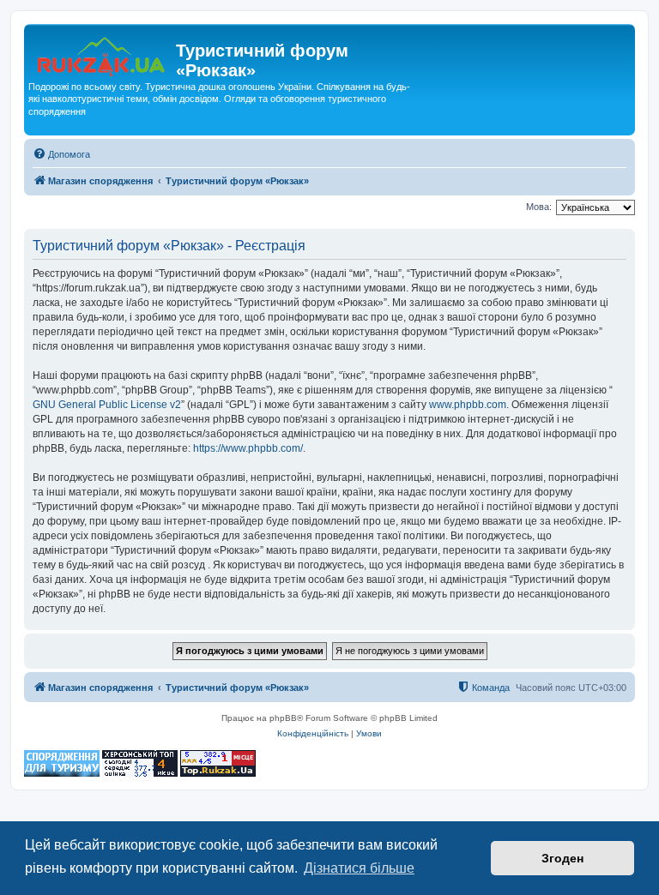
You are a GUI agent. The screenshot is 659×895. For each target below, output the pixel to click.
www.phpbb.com (467, 405)
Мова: (539, 206)
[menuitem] (61, 154)
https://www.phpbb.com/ (248, 448)
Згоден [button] (562, 858)
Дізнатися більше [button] (359, 868)
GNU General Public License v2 (107, 405)
